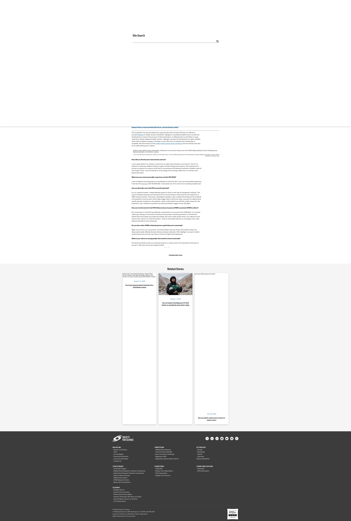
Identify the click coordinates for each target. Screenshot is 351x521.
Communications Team (175, 255)
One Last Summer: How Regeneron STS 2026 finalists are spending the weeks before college (175, 304)
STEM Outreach (118, 466)
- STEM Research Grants (121, 480)
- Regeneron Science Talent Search (167, 459)
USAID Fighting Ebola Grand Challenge (169, 143)
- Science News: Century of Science (125, 499)
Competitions (159, 447)
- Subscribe (158, 468)
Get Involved (201, 447)
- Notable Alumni (118, 490)
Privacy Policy (131, 516)
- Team (115, 452)
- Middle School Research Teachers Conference (129, 471)
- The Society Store (119, 501)
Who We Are (117, 447)
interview (144, 184)
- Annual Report (118, 454)
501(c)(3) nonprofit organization (138, 514)
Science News (159, 466)
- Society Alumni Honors (121, 492)
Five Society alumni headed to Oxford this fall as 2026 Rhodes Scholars (139, 286)
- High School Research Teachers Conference (128, 473)
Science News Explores (204, 466)
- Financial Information (120, 456)
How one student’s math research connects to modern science (211, 419)
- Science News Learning (121, 475)
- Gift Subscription (161, 473)
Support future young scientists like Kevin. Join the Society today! (155, 127)
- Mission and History (120, 449)
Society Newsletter (203, 459)
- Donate (199, 449)
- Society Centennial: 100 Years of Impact (127, 496)
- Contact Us (117, 461)
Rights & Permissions (119, 516)
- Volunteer (200, 456)
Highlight (140, 135)
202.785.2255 (150, 511)
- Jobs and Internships (120, 459)
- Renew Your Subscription (164, 471)
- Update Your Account (162, 475)
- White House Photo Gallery (122, 494)
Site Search (139, 35)
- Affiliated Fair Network (163, 449)
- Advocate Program (120, 468)
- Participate (200, 452)
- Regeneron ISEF (160, 456)
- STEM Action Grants (120, 478)
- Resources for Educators (122, 482)
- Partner (199, 454)
